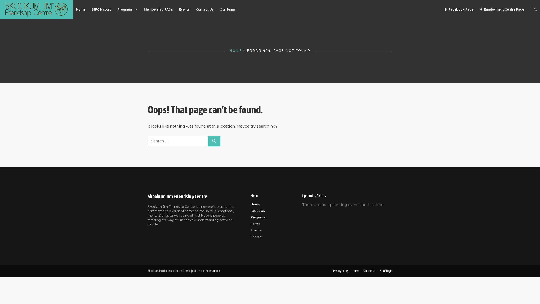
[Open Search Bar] (535, 9)
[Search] (214, 141)
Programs (125, 9)
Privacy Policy (340, 271)
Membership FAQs (158, 9)
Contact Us (204, 9)
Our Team (227, 9)
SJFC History (101, 9)
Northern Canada (210, 271)
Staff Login (386, 271)
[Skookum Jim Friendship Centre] (36, 9)
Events (184, 9)
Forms (255, 224)
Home (80, 9)
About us (258, 211)
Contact (257, 237)
